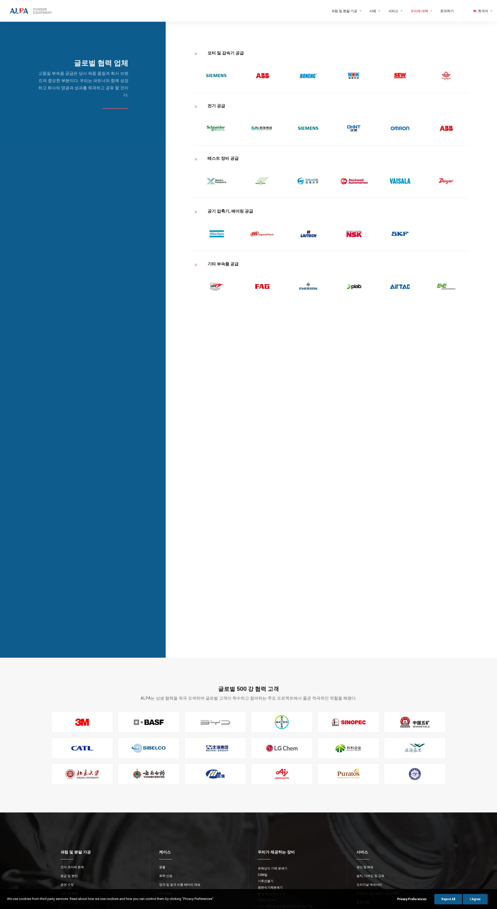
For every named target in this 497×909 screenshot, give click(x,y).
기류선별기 (265, 881)
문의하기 (447, 11)
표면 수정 (67, 884)
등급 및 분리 (69, 876)
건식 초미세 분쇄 (72, 867)
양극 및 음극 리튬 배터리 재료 (179, 884)
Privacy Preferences (412, 899)
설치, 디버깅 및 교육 (370, 876)
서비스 (393, 11)
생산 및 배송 (365, 867)
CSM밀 (262, 875)
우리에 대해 (419, 11)
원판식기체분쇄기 (270, 887)
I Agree (475, 899)
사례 (372, 11)
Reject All (448, 899)
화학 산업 (165, 876)
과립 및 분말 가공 (344, 11)
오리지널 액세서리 (369, 884)
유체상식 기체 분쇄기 (272, 868)
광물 (162, 867)
